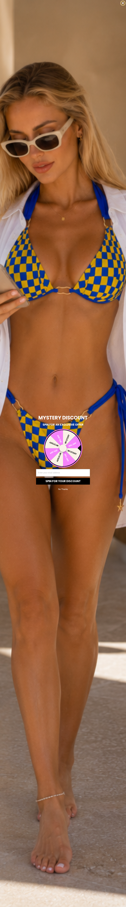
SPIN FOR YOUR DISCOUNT (63, 481)
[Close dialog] (123, 3)
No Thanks (63, 489)
